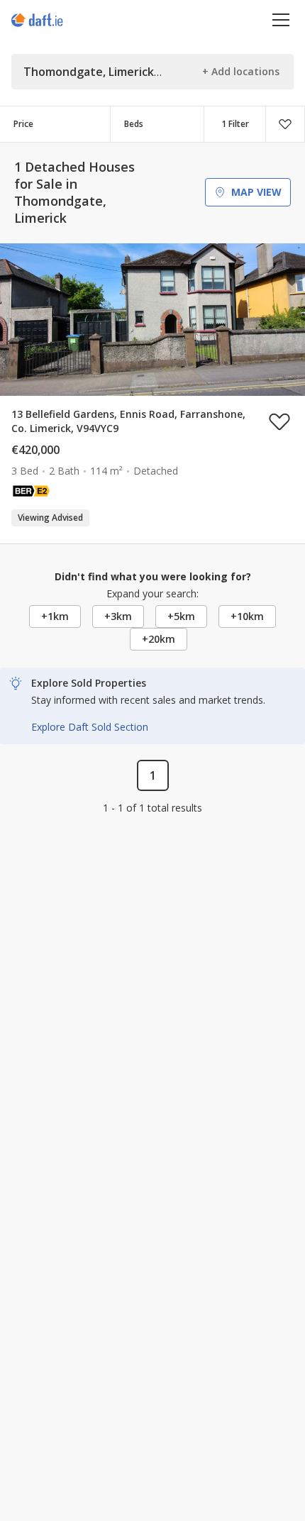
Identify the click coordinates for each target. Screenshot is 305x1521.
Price (23, 124)
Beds (133, 124)
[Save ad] (279, 421)
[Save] (285, 124)
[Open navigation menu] (281, 19)
